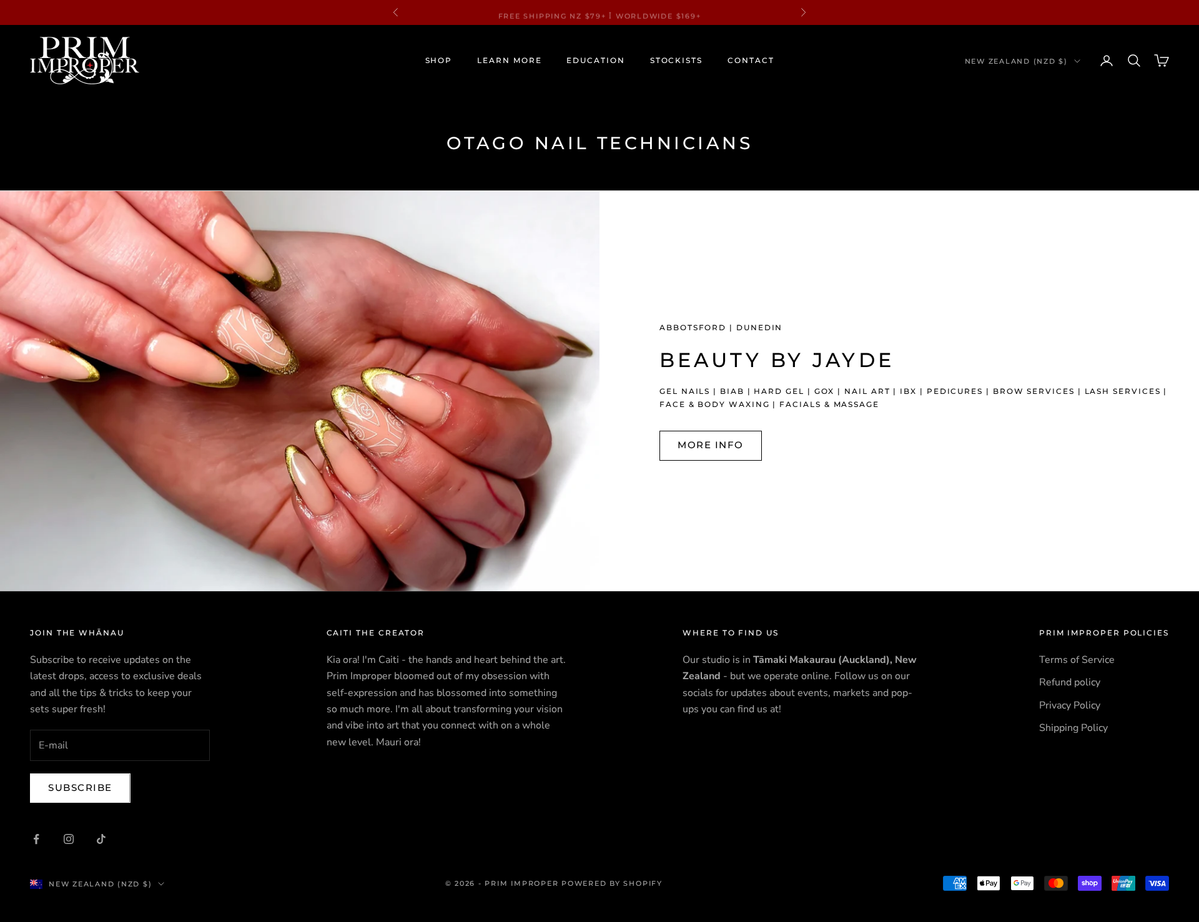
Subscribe (80, 787)
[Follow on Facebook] (36, 839)
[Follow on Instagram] (68, 839)
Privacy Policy (1069, 705)
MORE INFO (711, 445)
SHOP (439, 60)
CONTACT (751, 60)
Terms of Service (1077, 660)
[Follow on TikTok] (101, 839)
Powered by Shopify (612, 883)
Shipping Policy (1073, 728)
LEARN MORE (509, 60)
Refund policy (1069, 682)
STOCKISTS (676, 60)
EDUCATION (595, 60)
